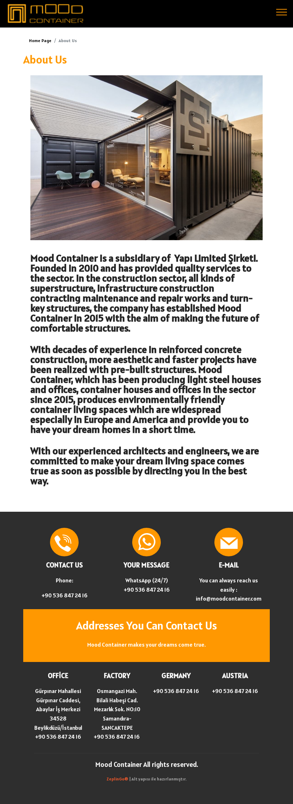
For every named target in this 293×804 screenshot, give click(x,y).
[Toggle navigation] (281, 12)
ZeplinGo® (117, 779)
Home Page (40, 40)
